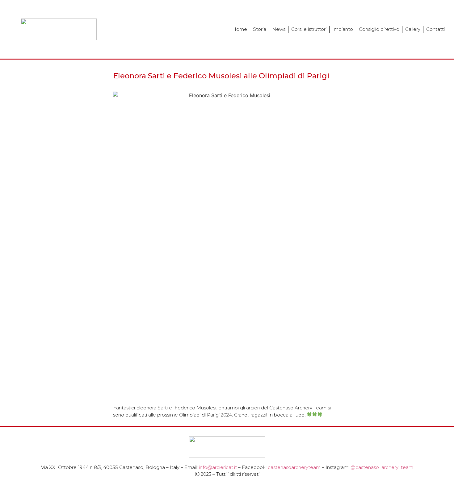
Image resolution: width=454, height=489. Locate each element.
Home (239, 29)
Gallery (412, 29)
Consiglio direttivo (379, 29)
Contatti (435, 29)
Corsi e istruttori (308, 29)
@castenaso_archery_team (382, 467)
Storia (259, 29)
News (278, 29)
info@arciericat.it (218, 467)
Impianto (342, 29)
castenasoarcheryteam (294, 467)
